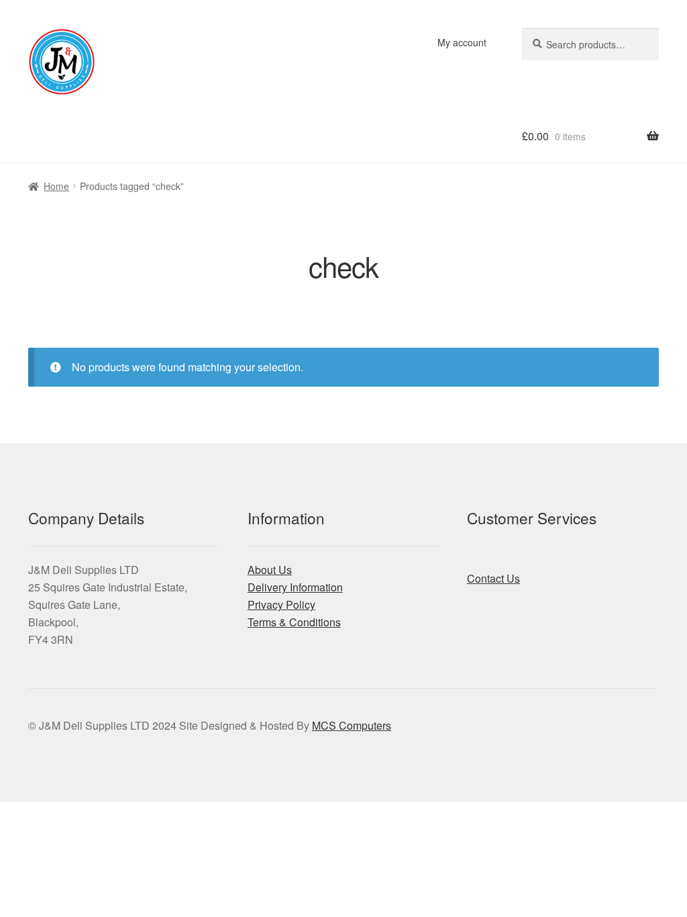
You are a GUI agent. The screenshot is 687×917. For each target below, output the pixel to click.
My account (461, 42)
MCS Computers (351, 725)
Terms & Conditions (294, 622)
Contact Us (493, 578)
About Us (270, 569)
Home (56, 186)
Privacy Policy (281, 604)
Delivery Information (295, 587)
